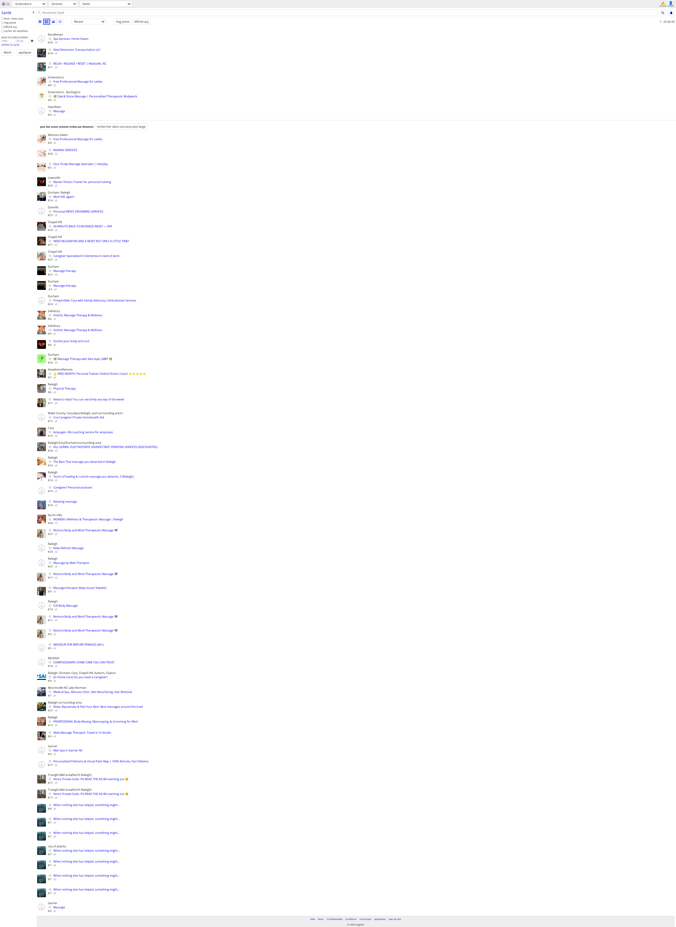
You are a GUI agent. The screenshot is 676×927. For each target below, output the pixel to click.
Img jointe (10, 22)
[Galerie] (53, 22)
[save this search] (671, 13)
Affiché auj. (10, 27)
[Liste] (40, 22)
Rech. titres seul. (14, 18)
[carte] (60, 22)
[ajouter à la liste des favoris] (50, 38)
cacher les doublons (16, 31)
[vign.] (46, 22)
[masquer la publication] (56, 42)
